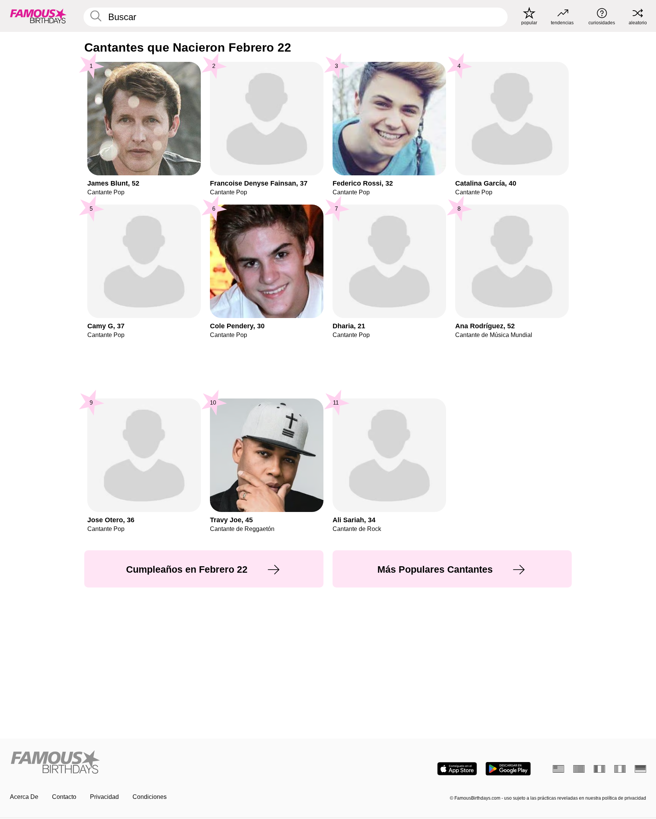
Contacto (64, 797)
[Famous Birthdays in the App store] (457, 768)
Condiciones (149, 797)
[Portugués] (579, 769)
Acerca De (24, 797)
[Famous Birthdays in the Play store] (508, 768)
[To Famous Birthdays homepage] (38, 16)
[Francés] (599, 769)
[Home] (166, 762)
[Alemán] (640, 769)
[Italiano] (620, 769)
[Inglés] (558, 769)
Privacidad (104, 797)
